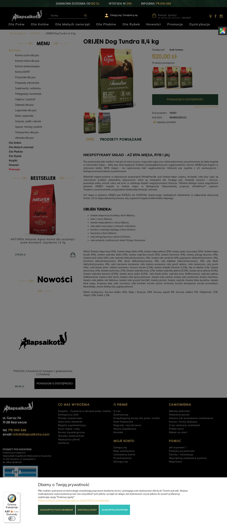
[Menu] (18, 494)
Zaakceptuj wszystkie (115, 509)
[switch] (11, 518)
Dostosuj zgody (87, 509)
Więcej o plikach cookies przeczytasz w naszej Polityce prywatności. (73, 500)
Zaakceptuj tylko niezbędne (56, 509)
